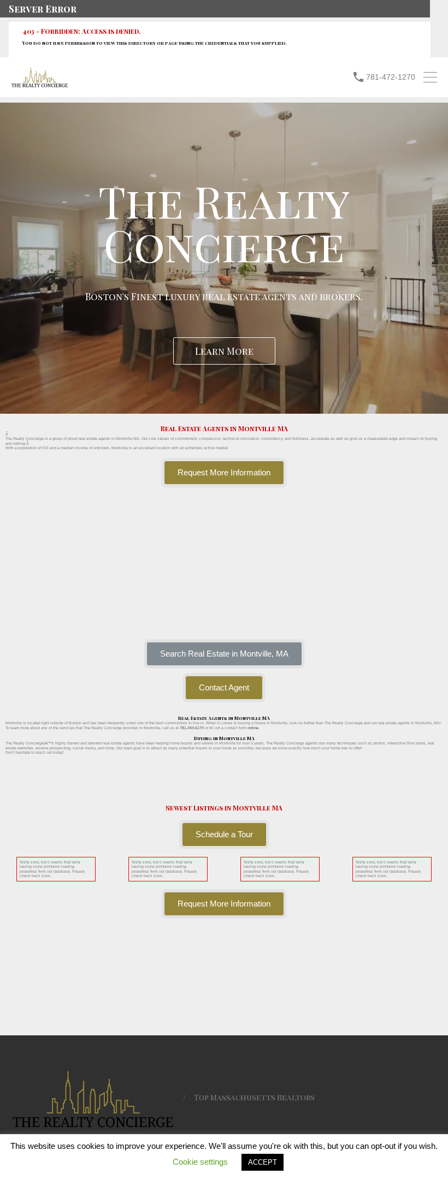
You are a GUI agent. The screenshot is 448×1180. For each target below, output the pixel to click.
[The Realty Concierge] (39, 85)
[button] (224, 653)
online (252, 728)
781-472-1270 (390, 77)
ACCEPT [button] (262, 1162)
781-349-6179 (192, 728)
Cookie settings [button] (200, 1161)
